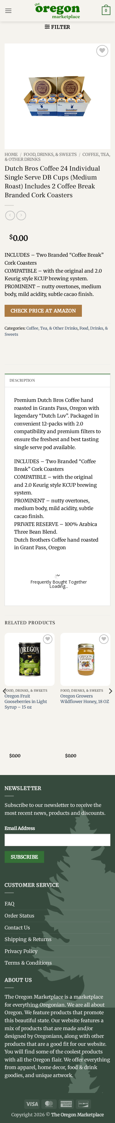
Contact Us (17, 927)
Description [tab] (22, 380)
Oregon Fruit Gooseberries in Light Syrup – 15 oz (26, 701)
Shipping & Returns (28, 939)
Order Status (19, 916)
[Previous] (5, 703)
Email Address (20, 828)
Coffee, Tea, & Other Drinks (52, 328)
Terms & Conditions (28, 963)
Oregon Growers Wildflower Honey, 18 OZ (84, 699)
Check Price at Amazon (43, 311)
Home (11, 154)
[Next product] (10, 215)
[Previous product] (21, 215)
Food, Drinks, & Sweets (50, 154)
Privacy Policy (21, 951)
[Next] (110, 703)
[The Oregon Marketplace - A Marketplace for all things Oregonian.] (57, 10)
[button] (8, 10)
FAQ (9, 904)
